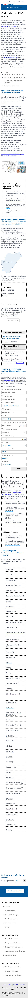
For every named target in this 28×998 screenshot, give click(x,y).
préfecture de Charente (9, 26)
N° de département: (7, 881)
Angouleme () (11, 580)
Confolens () (10, 657)
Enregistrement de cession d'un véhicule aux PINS (15, 199)
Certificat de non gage (12, 915)
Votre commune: (7, 455)
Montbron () (10, 735)
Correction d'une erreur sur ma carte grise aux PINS (14, 522)
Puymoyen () (11, 767)
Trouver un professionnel (13, 975)
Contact (24, 1)
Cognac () (10, 652)
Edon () (9, 668)
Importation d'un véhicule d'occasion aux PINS (13, 537)
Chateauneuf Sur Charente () (15, 646)
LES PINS (15, 338)
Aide (18, 1)
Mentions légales (10, 923)
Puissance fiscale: (9, 429)
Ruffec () (9, 798)
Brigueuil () (10, 606)
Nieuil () (9, 746)
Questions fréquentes (12, 919)
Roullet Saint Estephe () (14, 783)
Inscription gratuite (13, 320)
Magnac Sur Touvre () (14, 725)
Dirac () (9, 662)
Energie (5, 416)
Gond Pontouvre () (12, 683)
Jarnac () (9, 689)
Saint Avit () (10, 804)
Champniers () (11, 627)
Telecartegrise (11, 4)
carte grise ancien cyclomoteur (15, 951)
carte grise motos (10, 955)
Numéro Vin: (7, 396)
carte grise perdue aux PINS (13, 212)
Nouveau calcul (10, 911)
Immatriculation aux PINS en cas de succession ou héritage (14, 515)
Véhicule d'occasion (11, 939)
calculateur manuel (9, 380)
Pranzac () (10, 762)
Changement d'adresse (12, 943)
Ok (24, 880)
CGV (9, 985)
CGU (4, 985)
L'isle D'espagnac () (13, 694)
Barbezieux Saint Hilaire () (15, 596)
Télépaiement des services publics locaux (14, 353)
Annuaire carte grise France (11, 336)
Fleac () (9, 673)
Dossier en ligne (10, 1)
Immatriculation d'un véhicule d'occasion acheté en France (15, 193)
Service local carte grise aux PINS (15, 77)
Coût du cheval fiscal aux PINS (14, 74)
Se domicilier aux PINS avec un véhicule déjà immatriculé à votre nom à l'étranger (15, 542)
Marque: (6, 409)
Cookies (22, 985)
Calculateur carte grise (11, 86)
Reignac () (10, 772)
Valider (19, 468)
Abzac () (9, 570)
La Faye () (10, 707)
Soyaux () (10, 819)
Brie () (8, 601)
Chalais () (9, 617)
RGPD (15, 985)
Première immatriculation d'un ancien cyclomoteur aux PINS (15, 502)
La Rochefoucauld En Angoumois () (13, 713)
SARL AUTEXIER (11, 342)
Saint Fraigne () (11, 809)
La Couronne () (11, 702)
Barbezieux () (11, 591)
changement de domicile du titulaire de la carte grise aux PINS (15, 205)
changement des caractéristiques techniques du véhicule (14, 508)
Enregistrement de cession (14, 947)
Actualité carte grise (11, 971)
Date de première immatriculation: (14, 422)
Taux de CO (7, 436)
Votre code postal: (7, 449)
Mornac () (9, 741)
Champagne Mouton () (14, 622)
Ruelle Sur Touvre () (13, 793)
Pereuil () (9, 756)
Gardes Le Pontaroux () (14, 678)
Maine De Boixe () (12, 730)
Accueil (7, 906)
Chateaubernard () (12, 640)
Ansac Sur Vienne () (13, 585)
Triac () (9, 830)
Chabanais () (11, 611)
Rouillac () (10, 777)
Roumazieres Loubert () (14, 788)
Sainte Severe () (12, 814)
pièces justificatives (10, 57)
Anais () (9, 575)
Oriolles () (9, 751)
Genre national (8, 403)
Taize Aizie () (11, 825)
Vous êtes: (4, 461)
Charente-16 (6, 338)
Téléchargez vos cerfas (15, 890)
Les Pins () (10, 720)
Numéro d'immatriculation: (11, 389)
